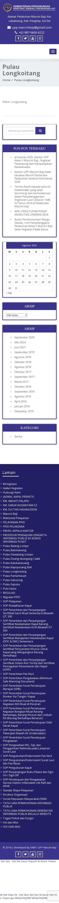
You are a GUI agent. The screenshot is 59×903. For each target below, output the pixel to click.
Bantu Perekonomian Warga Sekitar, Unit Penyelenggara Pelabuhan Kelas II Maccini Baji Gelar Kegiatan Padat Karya (33, 224)
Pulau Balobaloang (14, 550)
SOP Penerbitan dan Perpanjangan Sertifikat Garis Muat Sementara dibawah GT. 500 (28, 613)
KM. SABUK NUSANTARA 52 (20, 505)
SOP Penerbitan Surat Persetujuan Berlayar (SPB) (24, 687)
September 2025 (24, 337)
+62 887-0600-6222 (31, 32)
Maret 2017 (21, 381)
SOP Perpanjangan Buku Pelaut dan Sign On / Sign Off (28, 773)
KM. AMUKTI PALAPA (16, 501)
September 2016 (24, 391)
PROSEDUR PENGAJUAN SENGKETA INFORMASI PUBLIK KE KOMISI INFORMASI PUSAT (25, 538)
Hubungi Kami (11, 492)
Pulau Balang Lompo (16, 546)
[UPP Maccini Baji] (29, 8)
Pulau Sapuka (11, 584)
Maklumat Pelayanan (16, 518)
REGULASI (9, 593)
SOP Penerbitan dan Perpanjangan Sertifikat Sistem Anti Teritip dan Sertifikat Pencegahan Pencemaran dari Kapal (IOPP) (29, 664)
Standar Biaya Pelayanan (18, 790)
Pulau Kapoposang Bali (17, 567)
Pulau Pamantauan (14, 576)
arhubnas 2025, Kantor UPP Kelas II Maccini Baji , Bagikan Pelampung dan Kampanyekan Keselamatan (33, 162)
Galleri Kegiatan (12, 488)
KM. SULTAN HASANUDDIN (20, 509)
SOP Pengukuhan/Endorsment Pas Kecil (27, 756)
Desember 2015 (24, 411)
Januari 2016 (22, 406)
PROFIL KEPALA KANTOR (18, 531)
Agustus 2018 (22, 367)
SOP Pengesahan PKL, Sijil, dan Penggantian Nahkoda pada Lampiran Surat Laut (26, 748)
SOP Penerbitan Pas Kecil (18, 674)
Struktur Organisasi (15, 794)
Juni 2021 (20, 347)
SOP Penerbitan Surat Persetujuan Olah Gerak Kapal (27, 724)
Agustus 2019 (22, 357)
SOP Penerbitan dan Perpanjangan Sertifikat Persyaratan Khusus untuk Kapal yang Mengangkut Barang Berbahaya (25, 650)
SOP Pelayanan (12, 601)
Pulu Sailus (9, 588)
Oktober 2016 (22, 386)
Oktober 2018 (22, 362)
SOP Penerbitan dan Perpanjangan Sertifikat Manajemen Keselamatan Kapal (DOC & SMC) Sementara (28, 638)
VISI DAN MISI (11, 827)
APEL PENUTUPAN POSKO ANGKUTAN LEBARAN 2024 (31, 213)
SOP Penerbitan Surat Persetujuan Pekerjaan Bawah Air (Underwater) (24, 731)
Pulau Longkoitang (15, 571)
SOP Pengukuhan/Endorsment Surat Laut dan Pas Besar (28, 761)
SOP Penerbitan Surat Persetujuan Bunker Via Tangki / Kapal (24, 694)
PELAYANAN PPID (14, 522)
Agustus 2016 (22, 396)
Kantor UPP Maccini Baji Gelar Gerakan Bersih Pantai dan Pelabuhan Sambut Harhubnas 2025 (33, 176)
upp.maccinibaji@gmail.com (32, 27)
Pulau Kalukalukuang (16, 563)
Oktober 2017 (22, 372)
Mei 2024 (20, 342)
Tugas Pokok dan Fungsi (18, 818)
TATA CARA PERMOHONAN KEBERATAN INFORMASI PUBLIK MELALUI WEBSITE (28, 812)
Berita (18, 436)
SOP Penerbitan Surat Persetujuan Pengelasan (24, 739)
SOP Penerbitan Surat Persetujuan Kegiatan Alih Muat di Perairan (24, 702)
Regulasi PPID (11, 597)
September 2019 (24, 352)
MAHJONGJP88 (23, 898)
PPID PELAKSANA (13, 526)
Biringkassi (10, 484)
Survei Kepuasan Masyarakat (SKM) (25, 799)
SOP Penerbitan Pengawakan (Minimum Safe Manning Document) (27, 679)
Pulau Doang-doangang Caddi (21, 558)
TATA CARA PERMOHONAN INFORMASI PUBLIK (27, 804)
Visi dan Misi (10, 822)
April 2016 (20, 401)
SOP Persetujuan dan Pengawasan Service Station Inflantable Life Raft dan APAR (27, 783)
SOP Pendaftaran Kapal (17, 605)
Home (6, 80)
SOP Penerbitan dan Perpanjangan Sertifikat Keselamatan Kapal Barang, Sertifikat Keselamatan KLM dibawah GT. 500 (28, 625)
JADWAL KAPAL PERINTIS (18, 496)
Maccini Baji (10, 514)
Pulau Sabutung (13, 580)
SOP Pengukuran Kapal (17, 767)
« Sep (9, 292)
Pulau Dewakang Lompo (18, 554)
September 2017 (24, 376)
